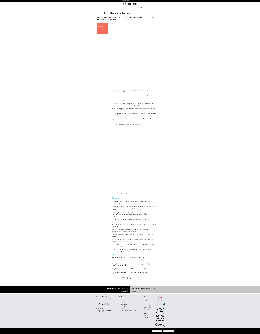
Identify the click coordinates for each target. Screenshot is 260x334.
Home (114, 7)
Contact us (145, 7)
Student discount (124, 308)
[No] (258, 331)
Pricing (137, 7)
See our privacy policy (168, 331)
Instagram (146, 317)
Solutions (133, 7)
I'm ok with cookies (157, 331)
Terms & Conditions (147, 307)
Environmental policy (148, 305)
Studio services (124, 304)
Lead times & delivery (148, 300)
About (124, 7)
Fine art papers (124, 300)
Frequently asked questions (147, 303)
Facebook (146, 315)
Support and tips (124, 306)
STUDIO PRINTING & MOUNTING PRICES (129, 310)
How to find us (147, 299)
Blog (141, 7)
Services (128, 7)
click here (133, 282)
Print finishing (123, 302)
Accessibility (146, 309)
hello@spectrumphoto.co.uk (134, 0)
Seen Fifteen (132, 257)
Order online (119, 7)
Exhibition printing (124, 299)
